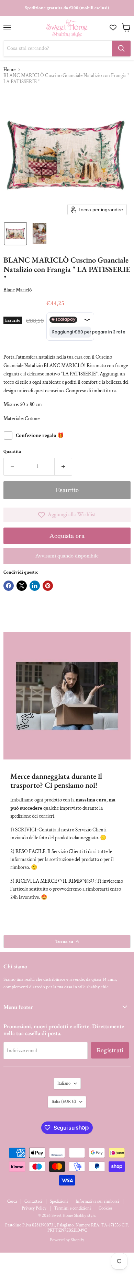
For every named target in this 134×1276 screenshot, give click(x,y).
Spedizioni (59, 1201)
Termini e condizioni (72, 1208)
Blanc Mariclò (17, 290)
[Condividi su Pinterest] (48, 586)
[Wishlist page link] (114, 27)
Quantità (12, 451)
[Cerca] (121, 48)
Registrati (110, 1050)
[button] (15, 234)
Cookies (105, 1208)
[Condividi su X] (21, 586)
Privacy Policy (34, 1208)
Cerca (12, 1201)
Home (9, 70)
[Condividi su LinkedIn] (35, 586)
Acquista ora (67, 535)
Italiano (63, 1083)
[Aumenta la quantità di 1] (63, 467)
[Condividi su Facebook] (8, 586)
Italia (64, 1102)
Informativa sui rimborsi (97, 1201)
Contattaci (33, 1201)
